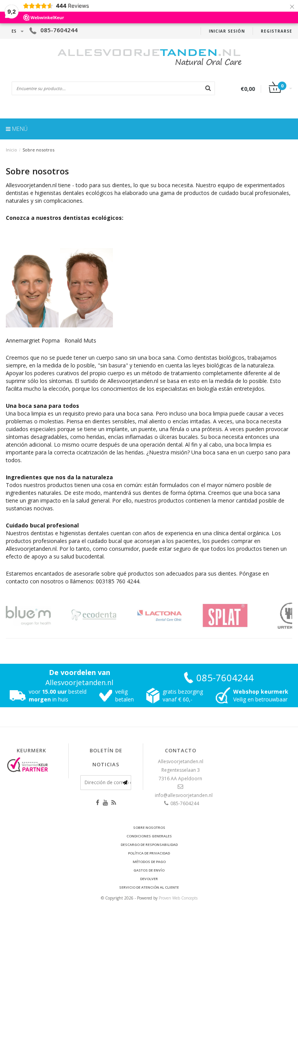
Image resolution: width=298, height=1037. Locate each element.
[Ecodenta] (103, 615)
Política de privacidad (149, 853)
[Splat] (235, 615)
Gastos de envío (149, 870)
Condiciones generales (149, 836)
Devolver (149, 878)
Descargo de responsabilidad (149, 844)
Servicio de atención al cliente (149, 887)
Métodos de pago (149, 861)
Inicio (11, 150)
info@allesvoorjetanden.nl (184, 795)
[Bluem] (38, 615)
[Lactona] (169, 615)
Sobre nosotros (38, 150)
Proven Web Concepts (178, 898)
